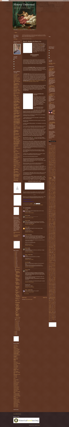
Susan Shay (27, 262)
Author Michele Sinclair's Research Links (16, 172)
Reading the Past (16, 383)
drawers (51, 294)
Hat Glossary (15, 150)
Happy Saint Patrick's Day (52, 186)
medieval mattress (51, 311)
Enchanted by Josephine (15, 356)
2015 (15, 261)
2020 (15, 254)
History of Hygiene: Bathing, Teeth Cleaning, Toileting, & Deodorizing (52, 69)
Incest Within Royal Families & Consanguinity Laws (52, 95)
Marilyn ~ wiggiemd (28, 254)
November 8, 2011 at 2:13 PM (29, 245)
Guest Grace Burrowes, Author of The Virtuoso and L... (17, 284)
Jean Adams (15, 368)
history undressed (51, 303)
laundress (50, 305)
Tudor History (15, 154)
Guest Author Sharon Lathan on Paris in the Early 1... (17, 272)
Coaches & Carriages (16, 349)
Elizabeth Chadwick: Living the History (16, 353)
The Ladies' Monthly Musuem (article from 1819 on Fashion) (16, 143)
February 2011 (17, 328)
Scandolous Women (51, 251)
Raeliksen (53, 238)
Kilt (52, 206)
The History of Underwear (52, 270)
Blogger (39, 425)
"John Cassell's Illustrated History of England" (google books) (16, 131)
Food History (53, 180)
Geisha (53, 182)
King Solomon (53, 207)
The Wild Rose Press (16, 399)
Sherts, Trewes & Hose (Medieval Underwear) (17, 141)
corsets (53, 292)
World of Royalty (16, 405)
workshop (50, 320)
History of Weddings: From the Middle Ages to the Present (52, 123)
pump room (52, 316)
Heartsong (54, 188)
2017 (15, 258)
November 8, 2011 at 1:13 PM (29, 224)
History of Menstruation (52, 198)
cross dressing (50, 293)
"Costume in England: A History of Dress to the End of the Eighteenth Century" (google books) (17, 121)
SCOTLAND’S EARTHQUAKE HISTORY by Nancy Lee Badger (17, 309)
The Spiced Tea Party (17, 394)
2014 (15, 262)
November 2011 (17, 269)
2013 (15, 263)
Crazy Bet (53, 165)
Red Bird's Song (52, 240)
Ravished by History (16, 382)
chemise (53, 289)
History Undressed (24, 4)
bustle (49, 288)
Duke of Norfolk (53, 173)
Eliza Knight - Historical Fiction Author (52, 63)
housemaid (50, 304)
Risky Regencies (16, 384)
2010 (15, 331)
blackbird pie (50, 287)
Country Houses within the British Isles (17, 157)
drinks (53, 294)
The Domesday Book (16, 153)
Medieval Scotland (16, 80)
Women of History (16, 404)
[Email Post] (34, 203)
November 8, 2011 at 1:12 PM (29, 217)
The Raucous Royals (16, 393)
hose (54, 303)
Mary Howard (50, 217)
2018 (15, 257)
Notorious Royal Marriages (52, 230)
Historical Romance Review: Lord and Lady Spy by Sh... (17, 279)
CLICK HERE (15, 39)
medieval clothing (51, 309)
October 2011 (17, 317)
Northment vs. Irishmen (51, 229)
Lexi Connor (15, 376)
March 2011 (17, 327)
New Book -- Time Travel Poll (17, 298)
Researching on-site (51, 244)
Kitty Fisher (51, 208)
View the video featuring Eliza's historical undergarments (17, 236)
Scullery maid (53, 256)
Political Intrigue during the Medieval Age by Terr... (17, 287)
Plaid (50, 234)
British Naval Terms (16, 97)
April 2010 (41, 45)
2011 (15, 266)
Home (16, 32)
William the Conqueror (52, 284)
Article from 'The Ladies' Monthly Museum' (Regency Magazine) (17, 175)
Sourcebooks (50, 262)
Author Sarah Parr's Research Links (16, 161)
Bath (51, 156)
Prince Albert (50, 235)
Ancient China (51, 152)
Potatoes (53, 234)
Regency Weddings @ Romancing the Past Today (17, 275)
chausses (50, 289)
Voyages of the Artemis (17, 402)
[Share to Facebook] (38, 203)
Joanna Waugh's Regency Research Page (16, 170)
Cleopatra (50, 164)
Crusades (50, 168)
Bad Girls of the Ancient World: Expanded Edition (52, 156)
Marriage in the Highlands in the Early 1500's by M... (17, 314)
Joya (26, 209)
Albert (49, 150)
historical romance (52, 297)
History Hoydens (16, 365)
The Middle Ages (16, 145)
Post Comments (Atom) (29, 299)
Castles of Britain (16, 178)
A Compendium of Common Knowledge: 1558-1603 (16, 84)
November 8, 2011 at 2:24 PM (29, 259)
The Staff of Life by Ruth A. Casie (17, 293)
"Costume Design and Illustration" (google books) (17, 113)
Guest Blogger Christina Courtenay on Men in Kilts (17, 305)
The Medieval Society (17, 99)
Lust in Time (15, 377)
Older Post (45, 297)
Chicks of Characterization (16, 347)
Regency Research (16, 98)
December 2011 (17, 267)
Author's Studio (16, 346)
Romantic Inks (16, 385)
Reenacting (50, 241)
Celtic (53, 161)
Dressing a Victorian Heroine (52, 171)
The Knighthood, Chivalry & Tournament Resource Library (17, 111)
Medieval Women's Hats (17, 136)
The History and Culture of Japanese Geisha (52, 86)
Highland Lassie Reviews (16, 359)
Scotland (50, 252)
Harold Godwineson (51, 187)
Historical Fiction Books (17, 363)
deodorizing (54, 293)
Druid (50, 172)
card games (53, 288)
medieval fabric (53, 310)
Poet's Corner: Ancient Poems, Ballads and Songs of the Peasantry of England (17, 107)
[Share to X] (37, 203)
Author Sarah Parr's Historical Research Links (16, 134)
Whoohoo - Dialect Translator (16, 95)
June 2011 (16, 323)
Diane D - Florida (27, 234)
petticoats (53, 315)
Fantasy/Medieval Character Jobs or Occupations (16, 105)
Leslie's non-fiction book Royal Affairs (17, 374)
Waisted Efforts (16, 403)
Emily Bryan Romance (17, 354)
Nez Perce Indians (51, 228)
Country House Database (16, 159)
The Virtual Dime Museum (16, 398)
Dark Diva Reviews (16, 350)
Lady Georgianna (16, 371)
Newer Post (24, 297)
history (51, 298)
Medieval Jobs (16, 155)
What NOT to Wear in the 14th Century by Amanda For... (17, 295)
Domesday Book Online (17, 162)
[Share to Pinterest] (39, 203)
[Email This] (36, 203)
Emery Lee (26, 215)
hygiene (53, 304)
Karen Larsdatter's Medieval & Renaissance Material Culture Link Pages (16, 138)
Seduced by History (16, 389)
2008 (15, 334)
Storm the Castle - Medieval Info (16, 87)
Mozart (14, 378)
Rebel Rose (54, 239)
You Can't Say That (16, 74)
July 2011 (16, 322)
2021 (15, 253)
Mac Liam (53, 213)
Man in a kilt (50, 214)
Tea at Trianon (16, 75)
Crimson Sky (50, 166)
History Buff (15, 364)
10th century (50, 145)
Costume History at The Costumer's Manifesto (17, 119)
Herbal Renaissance (16, 89)
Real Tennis (50, 239)
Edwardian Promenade (17, 351)
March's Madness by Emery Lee (17, 302)
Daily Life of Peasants (17, 92)
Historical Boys (16, 362)
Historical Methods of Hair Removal (52, 78)
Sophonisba (50, 261)
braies (53, 287)
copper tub (50, 292)
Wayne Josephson (52, 281)
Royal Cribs (15, 76)
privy (49, 316)
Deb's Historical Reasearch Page (16, 180)
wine (53, 319)
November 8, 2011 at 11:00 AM (29, 212)
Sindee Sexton (16, 390)
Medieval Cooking (51, 219)
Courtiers (50, 165)
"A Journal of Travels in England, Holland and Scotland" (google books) (17, 116)
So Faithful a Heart (51, 260)
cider (54, 289)
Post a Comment (26, 293)
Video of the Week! (16, 290)
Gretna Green (52, 185)
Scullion (50, 257)
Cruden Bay (53, 167)
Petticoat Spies (53, 233)
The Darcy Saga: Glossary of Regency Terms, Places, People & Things (17, 101)
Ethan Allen (50, 180)
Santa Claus (53, 250)
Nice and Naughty (16, 379)
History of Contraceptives (52, 197)
